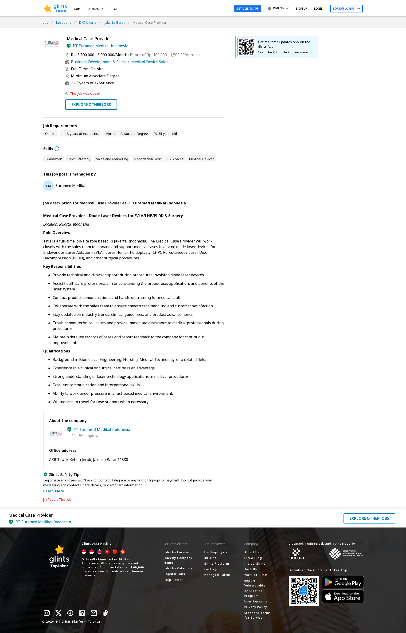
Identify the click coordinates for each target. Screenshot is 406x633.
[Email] (93, 613)
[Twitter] (58, 613)
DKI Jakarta (88, 22)
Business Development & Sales (98, 61)
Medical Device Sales (149, 61)
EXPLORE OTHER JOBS (91, 104)
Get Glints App (247, 9)
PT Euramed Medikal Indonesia (100, 45)
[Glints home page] (55, 8)
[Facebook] (70, 613)
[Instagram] (46, 613)
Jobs (77, 9)
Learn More (53, 491)
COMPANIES (96, 9)
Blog (114, 9)
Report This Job (59, 499)
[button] (69, 46)
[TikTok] (105, 613)
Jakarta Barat (114, 22)
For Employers (344, 9)
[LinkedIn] (82, 613)
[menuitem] (278, 9)
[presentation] (55, 8)
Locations (63, 22)
